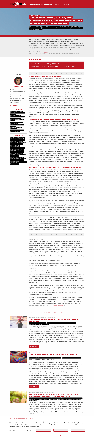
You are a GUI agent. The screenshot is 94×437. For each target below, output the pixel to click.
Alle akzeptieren (43, 430)
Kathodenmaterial (16, 127)
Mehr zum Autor (14, 105)
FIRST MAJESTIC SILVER (16, 141)
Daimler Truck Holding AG (18, 158)
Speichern (60, 430)
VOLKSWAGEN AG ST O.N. (17, 149)
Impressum (36, 435)
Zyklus (13, 114)
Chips (21, 111)
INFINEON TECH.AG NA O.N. (17, 140)
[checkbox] (9, 430)
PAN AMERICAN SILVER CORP (18, 142)
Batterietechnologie (16, 122)
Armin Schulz (47, 51)
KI (11, 112)
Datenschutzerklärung (45, 435)
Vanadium (21, 116)
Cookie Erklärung (56, 435)
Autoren (67, 4)
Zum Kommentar (34, 346)
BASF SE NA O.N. (15, 146)
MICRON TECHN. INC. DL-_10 (17, 138)
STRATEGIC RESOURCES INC (17, 137)
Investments (14, 119)
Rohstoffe (14, 111)
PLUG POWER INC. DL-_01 (17, 157)
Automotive (14, 123)
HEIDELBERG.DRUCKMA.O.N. (17, 148)
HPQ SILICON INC (15, 145)
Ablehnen (78, 430)
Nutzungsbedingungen (58, 305)
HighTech (13, 128)
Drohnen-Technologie (17, 124)
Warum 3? (58, 4)
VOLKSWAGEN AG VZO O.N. (17, 150)
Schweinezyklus (15, 115)
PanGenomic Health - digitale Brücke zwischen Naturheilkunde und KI (51, 65)
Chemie (13, 126)
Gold (21, 119)
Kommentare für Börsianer (41, 4)
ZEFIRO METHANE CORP (16, 153)
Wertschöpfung (15, 118)
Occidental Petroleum (17, 130)
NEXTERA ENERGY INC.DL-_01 (18, 154)
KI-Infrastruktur (19, 112)
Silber (13, 120)
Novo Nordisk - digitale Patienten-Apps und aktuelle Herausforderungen (53, 66)
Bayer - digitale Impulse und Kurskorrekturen (45, 63)
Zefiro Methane (15, 131)
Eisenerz (13, 116)
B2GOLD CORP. (14, 163)
